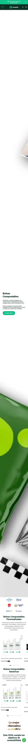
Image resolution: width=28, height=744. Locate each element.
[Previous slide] (4, 2)
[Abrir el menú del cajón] (2, 7)
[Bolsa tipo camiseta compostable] (12, 694)
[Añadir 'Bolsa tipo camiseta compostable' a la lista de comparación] (21, 685)
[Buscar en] (22, 7)
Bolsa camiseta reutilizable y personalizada (11, 658)
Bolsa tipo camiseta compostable (9, 707)
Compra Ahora (9, 313)
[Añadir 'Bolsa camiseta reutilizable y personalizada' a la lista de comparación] (21, 639)
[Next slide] (24, 2)
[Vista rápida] (21, 636)
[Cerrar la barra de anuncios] (26, 2)
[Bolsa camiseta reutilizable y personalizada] (12, 646)
